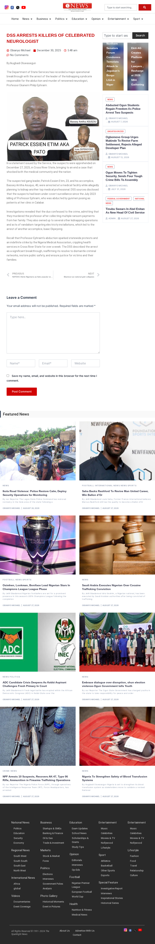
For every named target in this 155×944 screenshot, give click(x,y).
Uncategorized (115, 131)
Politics (15, 677)
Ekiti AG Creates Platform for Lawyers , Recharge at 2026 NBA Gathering (137, 66)
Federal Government (118, 198)
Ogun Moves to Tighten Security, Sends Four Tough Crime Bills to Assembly (124, 176)
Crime (6, 771)
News (133, 43)
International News (107, 485)
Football (88, 485)
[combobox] (121, 7)
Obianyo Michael (11, 508)
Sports (132, 485)
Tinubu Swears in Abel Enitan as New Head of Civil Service (125, 210)
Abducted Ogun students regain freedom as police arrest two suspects (123, 109)
